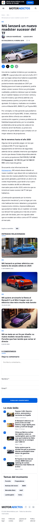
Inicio (3, 15)
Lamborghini (9, 495)
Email (4, 388)
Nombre (5, 379)
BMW (24, 486)
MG (8, 15)
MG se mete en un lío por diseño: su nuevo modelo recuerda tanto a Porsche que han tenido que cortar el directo (19, 338)
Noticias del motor (11, 486)
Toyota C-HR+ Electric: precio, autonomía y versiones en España (23, 413)
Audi (21, 490)
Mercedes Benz (10, 490)
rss (33, 507)
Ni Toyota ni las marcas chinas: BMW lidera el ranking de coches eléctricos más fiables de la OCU (24, 463)
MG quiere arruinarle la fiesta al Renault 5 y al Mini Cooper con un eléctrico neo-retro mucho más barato (19, 300)
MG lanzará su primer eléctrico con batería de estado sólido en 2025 (17, 264)
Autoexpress (6, 170)
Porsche (8, 481)
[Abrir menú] (3, 8)
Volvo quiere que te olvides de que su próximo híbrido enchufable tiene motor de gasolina (25, 450)
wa (12, 66)
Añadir (30, 2)
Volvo (20, 495)
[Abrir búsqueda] (35, 8)
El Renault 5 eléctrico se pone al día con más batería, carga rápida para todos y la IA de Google (25, 424)
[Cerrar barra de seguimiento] (35, 2)
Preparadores (19, 481)
